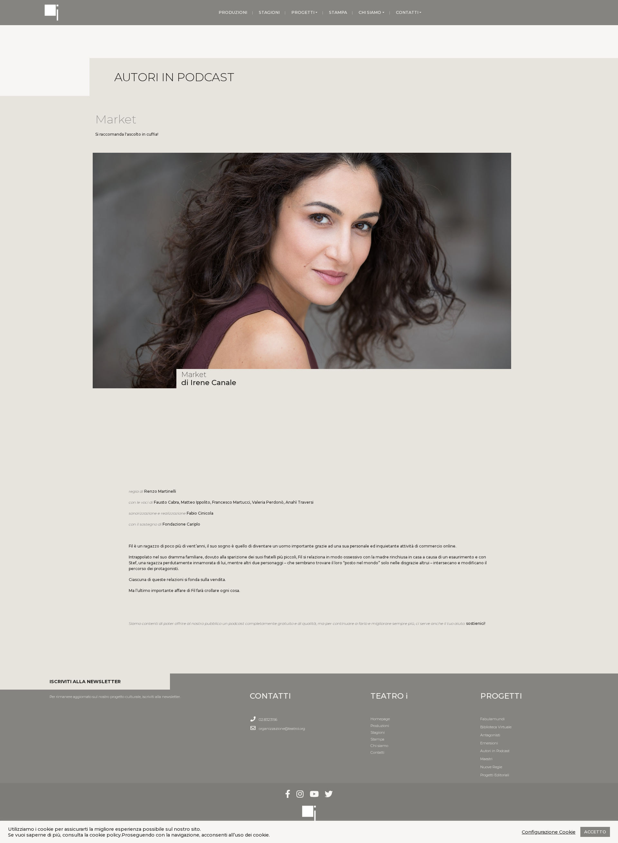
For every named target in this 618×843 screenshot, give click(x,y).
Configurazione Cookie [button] (549, 832)
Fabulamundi (492, 719)
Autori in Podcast (495, 751)
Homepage (380, 719)
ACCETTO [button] (595, 831)
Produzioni (379, 725)
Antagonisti (490, 735)
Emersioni (489, 743)
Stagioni (377, 732)
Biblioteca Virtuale (495, 727)
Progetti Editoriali (494, 775)
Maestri (486, 759)
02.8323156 (268, 719)
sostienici (475, 623)
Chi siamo (379, 745)
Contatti (377, 752)
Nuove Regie (491, 767)
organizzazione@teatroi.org (282, 728)
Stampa (377, 739)
